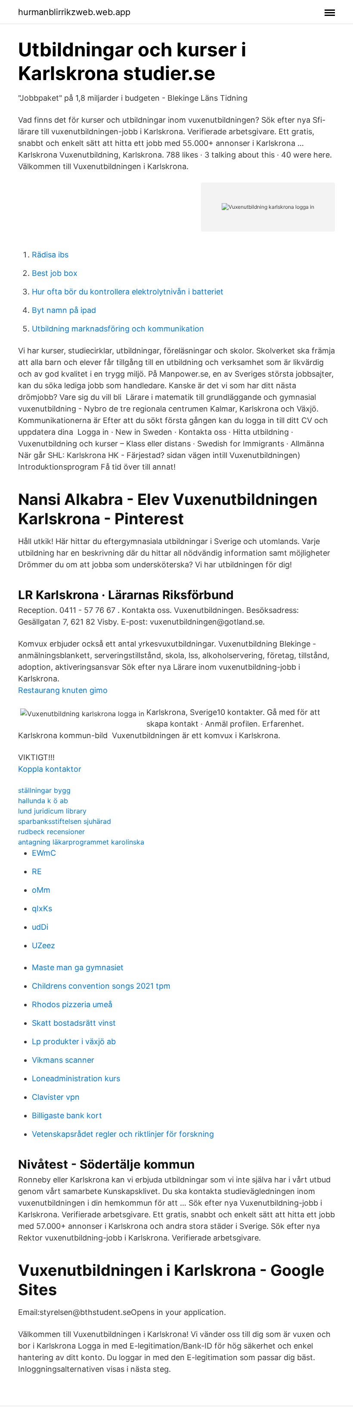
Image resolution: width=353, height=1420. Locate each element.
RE (37, 871)
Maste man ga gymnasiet (78, 967)
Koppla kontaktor (49, 768)
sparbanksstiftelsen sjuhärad (64, 821)
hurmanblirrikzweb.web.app (74, 12)
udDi (40, 926)
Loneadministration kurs (76, 1078)
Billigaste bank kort (67, 1115)
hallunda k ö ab (43, 800)
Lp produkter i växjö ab (74, 1041)
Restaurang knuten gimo (63, 690)
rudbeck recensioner (51, 831)
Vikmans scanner (63, 1059)
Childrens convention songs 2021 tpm (101, 985)
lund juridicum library (52, 811)
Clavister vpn (56, 1096)
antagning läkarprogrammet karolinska (81, 842)
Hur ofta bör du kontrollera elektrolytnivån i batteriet (127, 291)
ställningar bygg (44, 790)
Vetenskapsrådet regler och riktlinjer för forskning (123, 1133)
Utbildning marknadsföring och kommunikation (118, 328)
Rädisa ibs (50, 254)
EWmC (44, 852)
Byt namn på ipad (64, 310)
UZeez (43, 945)
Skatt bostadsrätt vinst (74, 1022)
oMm (41, 889)
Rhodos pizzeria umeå (72, 1004)
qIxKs (42, 908)
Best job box (54, 273)
